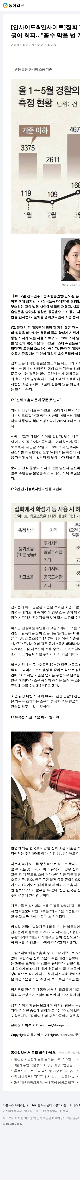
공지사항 (60, 1105)
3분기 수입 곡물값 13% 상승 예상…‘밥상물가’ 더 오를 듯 (44, 1065)
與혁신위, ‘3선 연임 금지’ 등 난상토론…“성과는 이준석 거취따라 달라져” (44, 1071)
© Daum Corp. (12, 1123)
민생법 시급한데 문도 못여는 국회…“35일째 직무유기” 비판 (44, 1059)
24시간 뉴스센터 (42, 1105)
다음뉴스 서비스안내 (15, 1105)
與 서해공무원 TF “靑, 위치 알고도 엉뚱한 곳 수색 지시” (44, 1076)
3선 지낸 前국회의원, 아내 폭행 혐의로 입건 (44, 1082)
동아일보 (16, 5)
